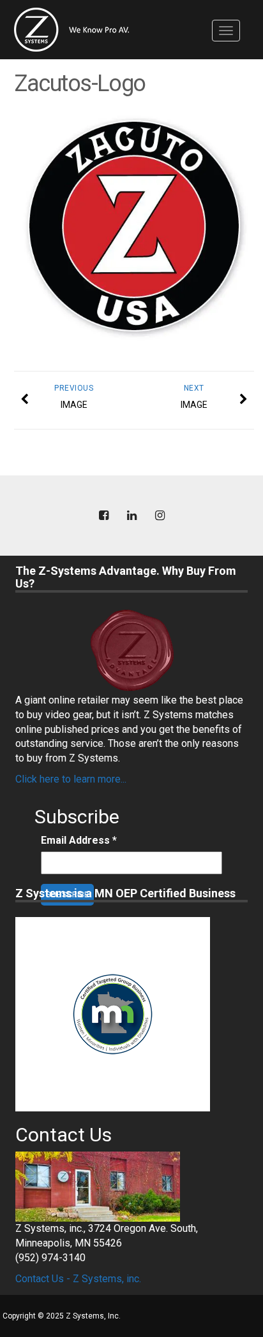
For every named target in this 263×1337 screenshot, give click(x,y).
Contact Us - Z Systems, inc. (78, 1279)
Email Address (79, 840)
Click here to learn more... (70, 779)
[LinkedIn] (131, 516)
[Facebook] (103, 516)
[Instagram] (159, 516)
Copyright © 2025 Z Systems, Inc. (62, 1316)
